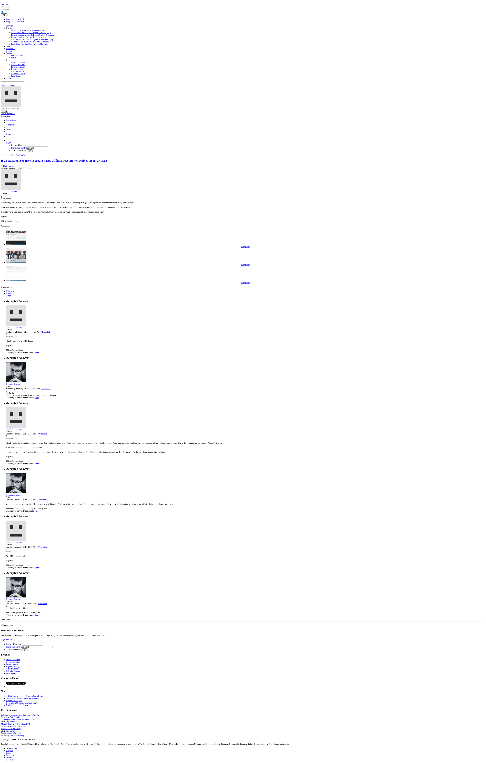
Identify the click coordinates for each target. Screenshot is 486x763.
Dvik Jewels (14, 717)
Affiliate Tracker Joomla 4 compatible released (24, 696)
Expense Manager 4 (14, 701)
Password (30, 148)
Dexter (12, 731)
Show (37, 352)
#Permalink (45, 332)
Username (22, 145)
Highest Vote (11, 291)
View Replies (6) (18, 155)
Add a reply (6, 155)
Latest (8, 293)
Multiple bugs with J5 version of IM (15, 724)
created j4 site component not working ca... (18, 719)
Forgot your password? (15, 19)
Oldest (8, 296)
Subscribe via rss (7, 85)
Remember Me (20, 151)
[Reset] (26, 83)
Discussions (6, 116)
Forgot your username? (15, 21)
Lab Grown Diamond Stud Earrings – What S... (20, 715)
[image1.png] (16, 244)
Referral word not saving (11, 729)
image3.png (245, 282)
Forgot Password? (18, 148)
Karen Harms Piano (17, 726)
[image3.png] (16, 280)
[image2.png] (16, 262)
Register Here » (7, 640)
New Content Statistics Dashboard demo (22, 703)
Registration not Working (11, 733)
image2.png (245, 265)
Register (5, 4)
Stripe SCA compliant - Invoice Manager (22, 698)
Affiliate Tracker (7, 166)
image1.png (245, 247)
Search (4, 111)
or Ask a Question (8, 114)
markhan (13, 722)
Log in (4, 15)
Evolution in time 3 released (17, 705)
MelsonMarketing (17, 735)
